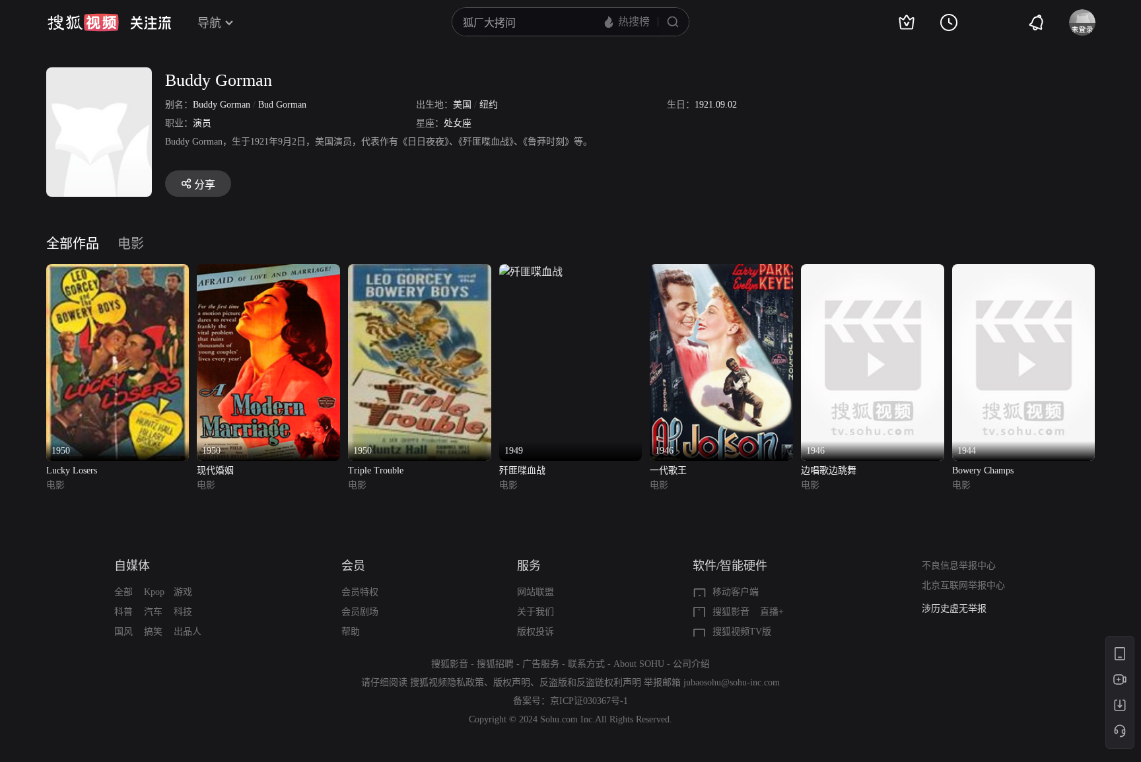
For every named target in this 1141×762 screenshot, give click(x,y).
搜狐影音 (730, 612)
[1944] (1023, 271)
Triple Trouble (375, 470)
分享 (204, 184)
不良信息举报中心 (959, 566)
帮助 (350, 632)
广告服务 (540, 664)
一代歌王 (668, 470)
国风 (123, 632)
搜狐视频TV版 (741, 632)
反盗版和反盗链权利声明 (590, 682)
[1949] (531, 271)
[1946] (721, 271)
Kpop (154, 592)
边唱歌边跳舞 (828, 470)
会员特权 (359, 592)
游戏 (183, 592)
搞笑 (153, 632)
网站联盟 (535, 592)
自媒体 (132, 565)
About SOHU (638, 664)
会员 (353, 565)
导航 (209, 23)
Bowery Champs (983, 470)
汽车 (153, 612)
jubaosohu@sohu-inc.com (731, 682)
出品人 (187, 632)
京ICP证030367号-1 (589, 701)
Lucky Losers (71, 470)
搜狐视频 (83, 22)
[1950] (118, 271)
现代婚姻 (215, 470)
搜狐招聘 (495, 664)
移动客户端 (735, 592)
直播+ (772, 612)
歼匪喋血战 (522, 470)
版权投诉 (535, 632)
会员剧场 (359, 612)
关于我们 (535, 612)
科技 (183, 612)
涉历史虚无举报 (954, 608)
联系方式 (586, 664)
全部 (123, 592)
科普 (123, 612)
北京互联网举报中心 (963, 585)
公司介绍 (691, 664)
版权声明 (511, 682)
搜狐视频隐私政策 (447, 682)
